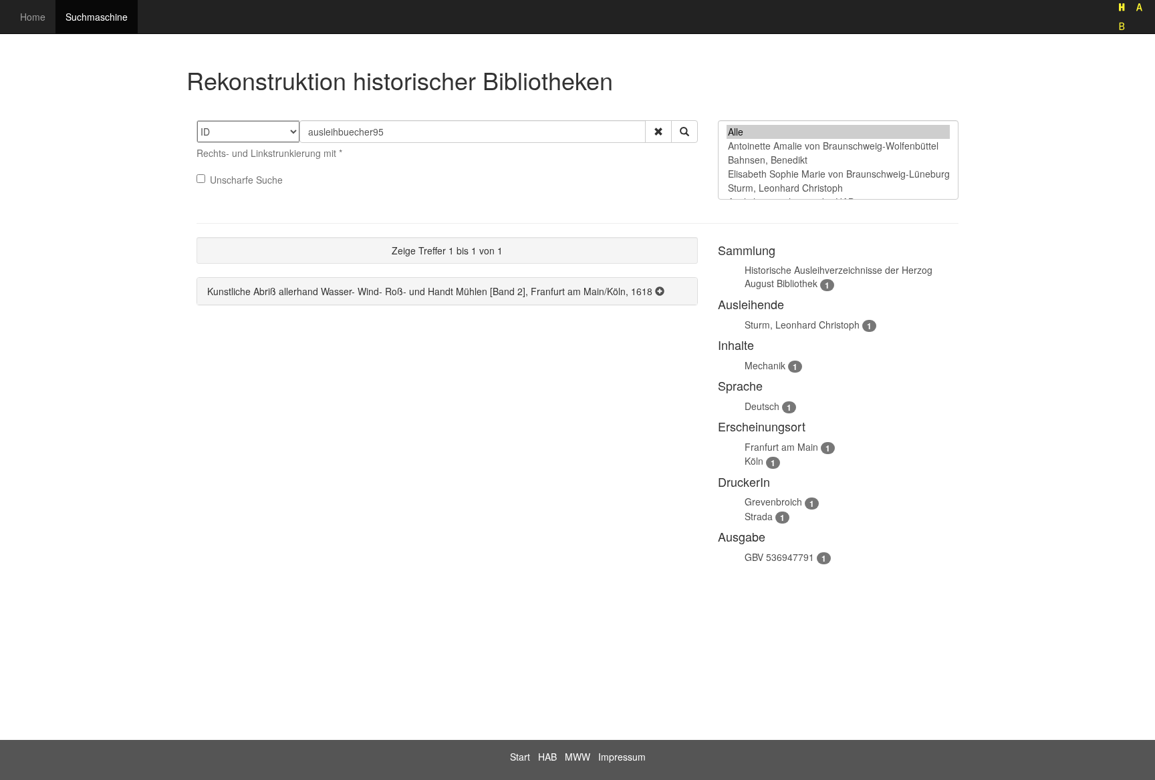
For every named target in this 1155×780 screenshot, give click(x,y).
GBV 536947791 (779, 557)
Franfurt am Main (781, 446)
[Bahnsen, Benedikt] (838, 160)
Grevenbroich (773, 501)
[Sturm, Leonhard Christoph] (838, 188)
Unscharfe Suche (246, 179)
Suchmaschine (97, 16)
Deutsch (762, 406)
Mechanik (765, 365)
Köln (754, 460)
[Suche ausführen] (684, 131)
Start (520, 756)
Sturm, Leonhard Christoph (802, 324)
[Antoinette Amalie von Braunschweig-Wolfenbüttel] (838, 146)
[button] (658, 131)
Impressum (622, 756)
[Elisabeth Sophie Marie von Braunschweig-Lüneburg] (838, 174)
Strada (759, 516)
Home (32, 16)
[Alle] (838, 132)
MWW (577, 756)
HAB (547, 756)
